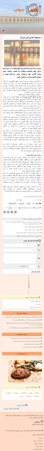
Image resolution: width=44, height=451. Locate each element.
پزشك (37, 393)
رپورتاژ (16, 393)
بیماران (28, 396)
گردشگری (12, 203)
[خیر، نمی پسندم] (10, 207)
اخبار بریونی (21, 405)
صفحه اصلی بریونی (10, 408)
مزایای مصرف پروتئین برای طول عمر (32, 344)
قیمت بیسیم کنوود (35, 307)
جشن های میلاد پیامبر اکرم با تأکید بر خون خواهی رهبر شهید (27, 341)
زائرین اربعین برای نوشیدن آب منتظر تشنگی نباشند (28, 233)
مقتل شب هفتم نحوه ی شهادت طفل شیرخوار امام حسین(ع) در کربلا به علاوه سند (22, 317)
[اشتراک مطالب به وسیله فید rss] (4, 212)
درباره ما (40, 438)
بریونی (19, 9)
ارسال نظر (35, 271)
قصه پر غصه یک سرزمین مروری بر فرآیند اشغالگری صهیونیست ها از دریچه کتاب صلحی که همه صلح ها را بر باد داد (23, 223)
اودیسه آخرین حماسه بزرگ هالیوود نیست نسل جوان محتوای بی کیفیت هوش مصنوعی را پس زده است (23, 324)
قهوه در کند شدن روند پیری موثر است (32, 347)
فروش (39, 106)
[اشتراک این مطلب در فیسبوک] (11, 212)
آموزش (8, 393)
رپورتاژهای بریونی (38, 449)
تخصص (23, 393)
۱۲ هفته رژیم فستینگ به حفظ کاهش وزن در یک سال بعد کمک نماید (25, 328)
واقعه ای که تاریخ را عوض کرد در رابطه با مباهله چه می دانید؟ (27, 320)
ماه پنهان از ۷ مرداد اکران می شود (33, 230)
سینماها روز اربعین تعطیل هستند (33, 227)
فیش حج (38, 304)
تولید (30, 393)
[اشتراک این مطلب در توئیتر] (8, 212)
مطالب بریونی (39, 446)
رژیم (22, 396)
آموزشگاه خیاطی (35, 301)
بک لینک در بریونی (38, 441)
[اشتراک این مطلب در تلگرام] (15, 212)
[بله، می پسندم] (20, 207)
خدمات (36, 396)
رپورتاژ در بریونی (38, 443)
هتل (4, 121)
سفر (27, 115)
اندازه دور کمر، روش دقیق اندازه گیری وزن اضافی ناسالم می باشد (25, 338)
